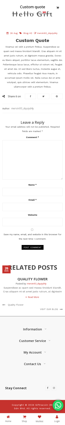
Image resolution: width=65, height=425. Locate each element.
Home (8, 421)
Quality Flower (33, 279)
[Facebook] (47, 388)
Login (57, 421)
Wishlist (39, 421)
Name (32, 185)
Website (32, 215)
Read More (33, 297)
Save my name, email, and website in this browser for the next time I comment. (32, 236)
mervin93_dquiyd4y (47, 33)
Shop (24, 421)
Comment (32, 137)
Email (33, 200)
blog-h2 (27, 33)
